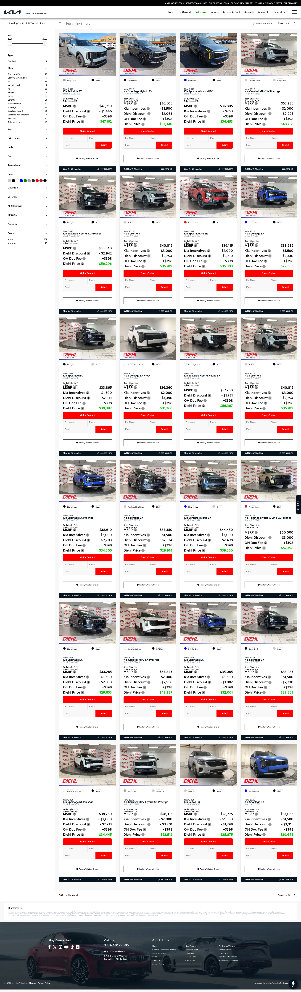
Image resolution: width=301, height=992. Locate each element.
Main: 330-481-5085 (174, 3)
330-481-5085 (116, 945)
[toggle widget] (293, 984)
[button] (113, 53)
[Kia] (12, 12)
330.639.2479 (106, 169)
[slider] (10, 43)
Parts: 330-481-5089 (219, 3)
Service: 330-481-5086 (196, 3)
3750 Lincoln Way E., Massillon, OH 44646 (276, 3)
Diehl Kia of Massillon (72, 169)
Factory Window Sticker (88, 159)
